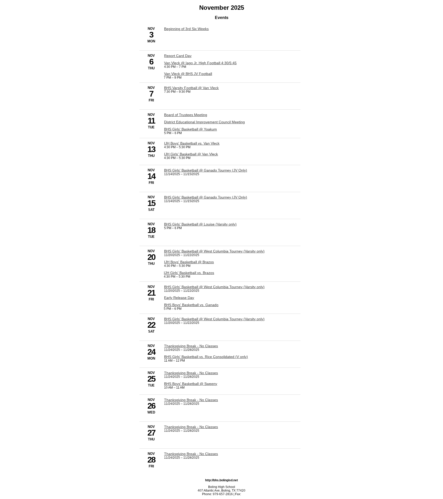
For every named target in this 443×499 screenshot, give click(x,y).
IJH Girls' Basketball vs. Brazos (189, 273)
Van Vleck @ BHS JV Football (188, 74)
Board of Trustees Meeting (185, 115)
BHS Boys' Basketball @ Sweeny (190, 384)
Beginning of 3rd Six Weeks (186, 29)
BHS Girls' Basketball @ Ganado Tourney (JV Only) (205, 170)
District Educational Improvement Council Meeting (204, 122)
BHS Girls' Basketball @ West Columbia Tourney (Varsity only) (214, 251)
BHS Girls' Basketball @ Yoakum (190, 129)
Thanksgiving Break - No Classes (191, 346)
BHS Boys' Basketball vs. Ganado (191, 305)
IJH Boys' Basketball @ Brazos (189, 262)
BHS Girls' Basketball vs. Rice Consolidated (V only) (206, 357)
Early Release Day (179, 298)
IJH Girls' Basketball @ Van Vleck (191, 154)
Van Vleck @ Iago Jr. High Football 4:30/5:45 (200, 63)
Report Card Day (178, 56)
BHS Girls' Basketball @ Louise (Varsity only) (200, 224)
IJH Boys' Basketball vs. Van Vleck (191, 143)
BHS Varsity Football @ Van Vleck (191, 88)
